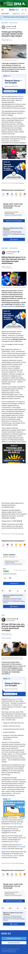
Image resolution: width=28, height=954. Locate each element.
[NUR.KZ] (14, 10)
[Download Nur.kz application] (14, 3)
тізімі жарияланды (16, 823)
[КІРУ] (25, 9)
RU (22, 9)
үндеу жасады (14, 841)
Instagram (15, 239)
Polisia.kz (20, 96)
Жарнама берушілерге (14, 942)
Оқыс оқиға (5, 13)
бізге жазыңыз (20, 183)
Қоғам (3, 615)
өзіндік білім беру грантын (10, 855)
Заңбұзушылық (16, 13)
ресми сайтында (17, 699)
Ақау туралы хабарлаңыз (14, 938)
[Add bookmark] (25, 590)
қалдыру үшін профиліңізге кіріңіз (13, 215)
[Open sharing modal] (18, 591)
